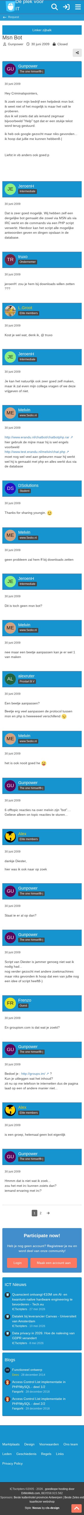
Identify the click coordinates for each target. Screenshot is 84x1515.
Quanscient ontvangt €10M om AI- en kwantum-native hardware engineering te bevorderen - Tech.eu (42, 1299)
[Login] (66, 7)
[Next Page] (48, 1213)
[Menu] (78, 7)
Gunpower (15, 44)
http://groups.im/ (33, 1073)
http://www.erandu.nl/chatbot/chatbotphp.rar (37, 437)
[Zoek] (54, 7)
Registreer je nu (59, 1246)
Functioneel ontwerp (27, 1370)
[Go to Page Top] (76, 1508)
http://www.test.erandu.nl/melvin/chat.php (35, 452)
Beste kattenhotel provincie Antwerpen (38, 1497)
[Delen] (77, 53)
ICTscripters (19, 1309)
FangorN (17, 1391)
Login (18, 1263)
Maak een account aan (54, 1263)
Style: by (42, 1508)
